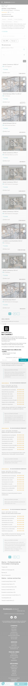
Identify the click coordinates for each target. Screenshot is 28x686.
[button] (3, 683)
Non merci (4, 360)
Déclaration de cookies (19, 346)
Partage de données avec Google (9, 353)
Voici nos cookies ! (6, 354)
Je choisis (14, 360)
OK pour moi (23, 360)
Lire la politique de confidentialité (8, 346)
